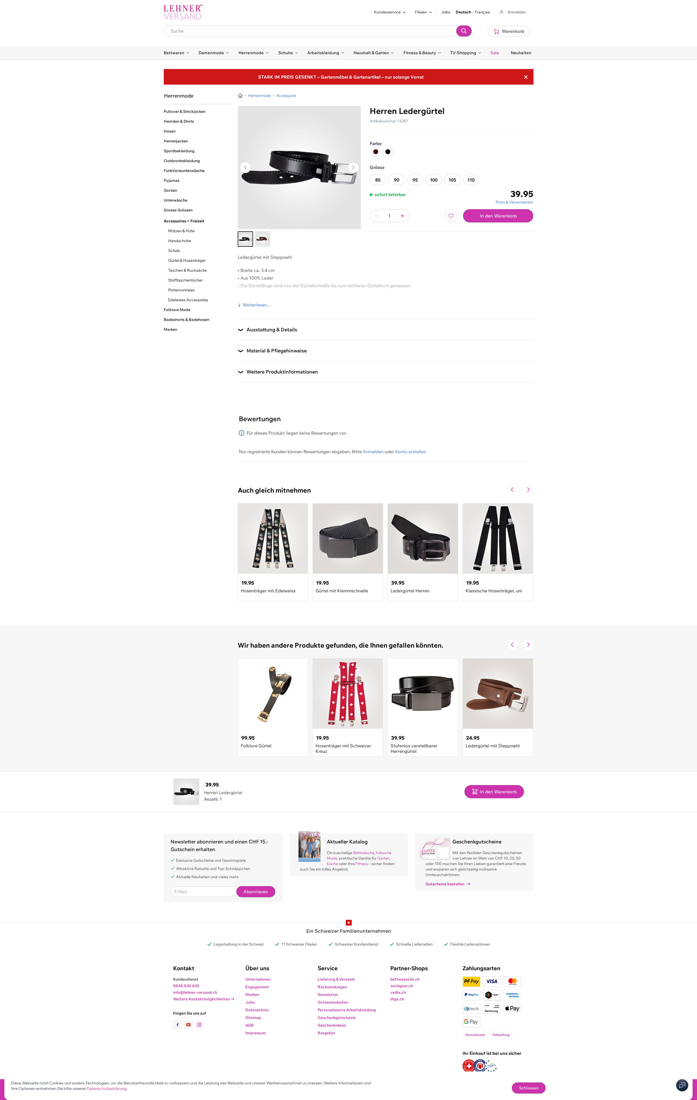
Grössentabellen (333, 1002)
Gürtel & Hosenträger (187, 260)
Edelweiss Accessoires (188, 299)
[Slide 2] (262, 239)
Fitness (361, 863)
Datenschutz (257, 1009)
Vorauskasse (475, 1035)
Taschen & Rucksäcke (187, 270)
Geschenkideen (332, 1025)
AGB (249, 1025)
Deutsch (463, 12)
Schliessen (528, 1087)
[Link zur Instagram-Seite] (199, 1024)
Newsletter (328, 994)
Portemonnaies (181, 290)
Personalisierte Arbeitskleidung (347, 1009)
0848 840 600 (186, 985)
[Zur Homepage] (240, 95)
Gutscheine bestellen (445, 883)
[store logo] (183, 12)
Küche (332, 863)
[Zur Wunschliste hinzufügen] (451, 215)
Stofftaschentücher (185, 280)
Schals (174, 250)
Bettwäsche (363, 852)
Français (482, 12)
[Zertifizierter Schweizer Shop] (469, 1066)
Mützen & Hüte (181, 230)
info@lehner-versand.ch (195, 992)
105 (452, 180)
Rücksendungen (332, 986)
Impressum (255, 1032)
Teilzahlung (501, 1035)
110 (471, 180)
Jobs (445, 12)
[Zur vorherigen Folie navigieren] (512, 489)
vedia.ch (398, 992)
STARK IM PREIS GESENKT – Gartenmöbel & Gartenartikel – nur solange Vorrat (341, 77)
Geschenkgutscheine (337, 1017)
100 (434, 180)
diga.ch (397, 998)
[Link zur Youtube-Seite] (189, 1024)
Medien (252, 994)
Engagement (257, 986)
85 (378, 180)
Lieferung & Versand (336, 979)
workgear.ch (401, 985)
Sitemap (253, 1017)
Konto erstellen (410, 451)
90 (396, 180)
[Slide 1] (245, 239)
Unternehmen (257, 979)
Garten (383, 858)
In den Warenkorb (498, 216)
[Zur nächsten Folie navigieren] (528, 489)
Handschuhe (179, 240)
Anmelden (373, 451)
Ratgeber (326, 1032)
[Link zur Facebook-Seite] (178, 1024)
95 (415, 180)
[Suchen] (464, 30)
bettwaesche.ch (405, 979)
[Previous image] (245, 167)
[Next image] (353, 167)
